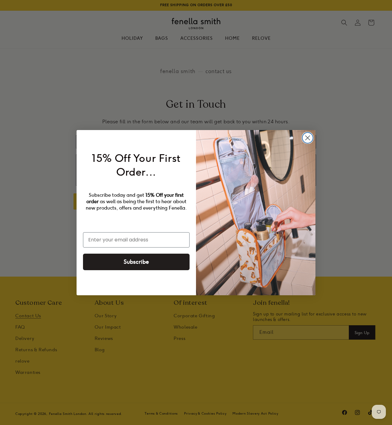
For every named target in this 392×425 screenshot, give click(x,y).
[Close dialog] (307, 137)
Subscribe (136, 262)
